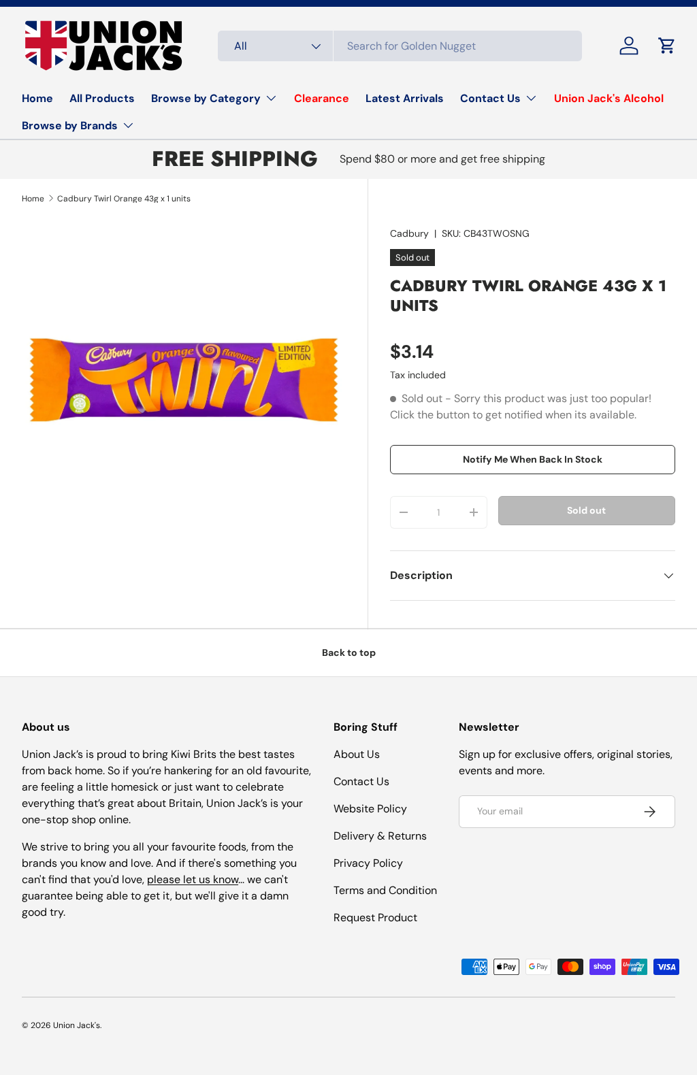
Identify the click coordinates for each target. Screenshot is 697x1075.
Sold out (586, 510)
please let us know (192, 879)
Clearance (321, 98)
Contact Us (361, 781)
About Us (357, 754)
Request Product (375, 917)
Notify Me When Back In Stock (532, 459)
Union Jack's (76, 1025)
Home (37, 98)
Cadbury (409, 233)
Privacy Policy (368, 863)
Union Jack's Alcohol (609, 98)
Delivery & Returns (380, 836)
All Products (102, 98)
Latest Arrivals (405, 98)
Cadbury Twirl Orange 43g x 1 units (124, 199)
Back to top (349, 652)
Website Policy (370, 808)
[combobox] (400, 46)
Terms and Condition (385, 890)
